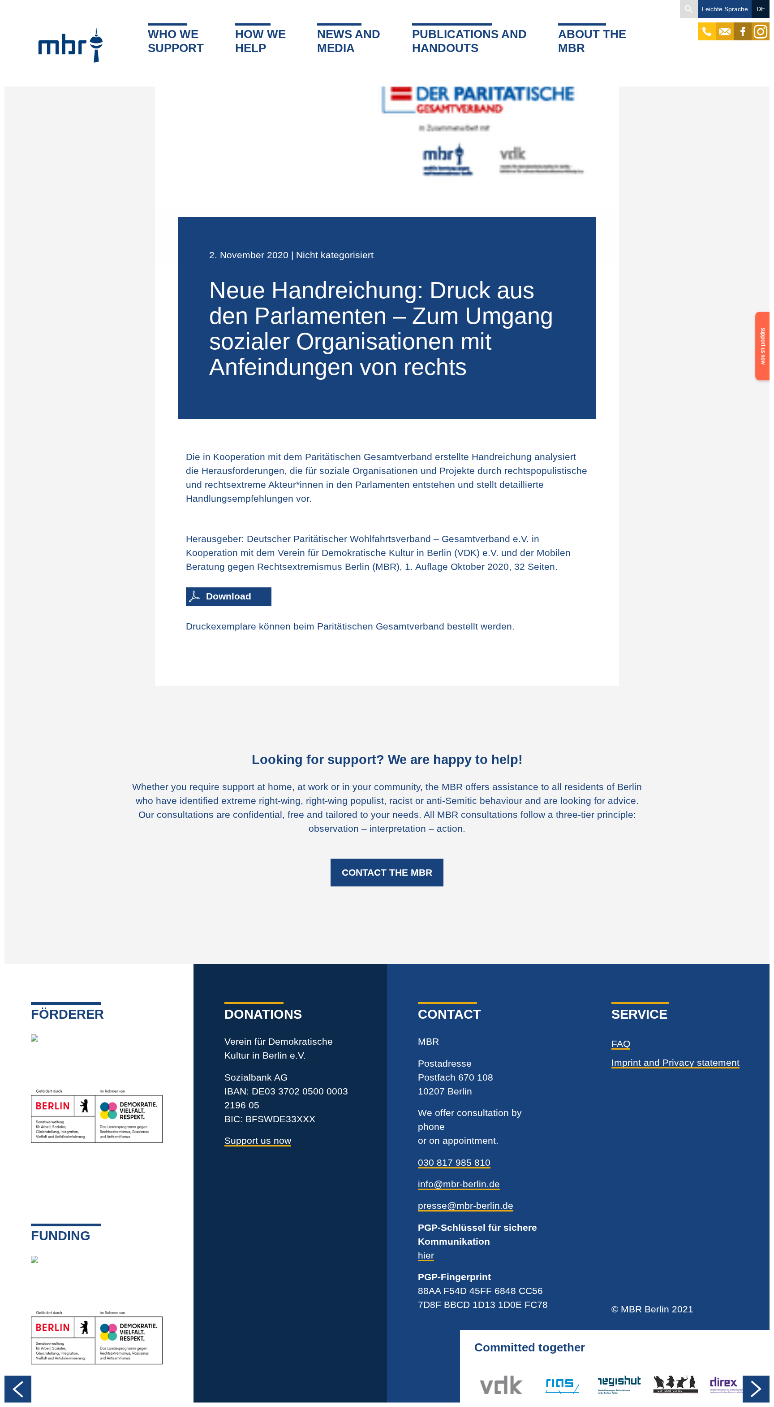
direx (719, 1385)
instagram (761, 26)
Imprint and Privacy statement (675, 1062)
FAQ (620, 1043)
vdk (487, 1385)
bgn (661, 1385)
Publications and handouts (469, 41)
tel (707, 26)
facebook (743, 26)
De (761, 9)
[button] (689, 9)
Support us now (257, 1140)
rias (544, 1385)
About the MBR (592, 41)
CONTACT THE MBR (387, 872)
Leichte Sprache (725, 9)
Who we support (176, 41)
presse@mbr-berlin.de (465, 1205)
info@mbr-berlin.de (459, 1184)
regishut (614, 1385)
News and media (348, 41)
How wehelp (260, 41)
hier (426, 1255)
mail (725, 26)
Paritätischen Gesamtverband (380, 626)
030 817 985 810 (454, 1162)
